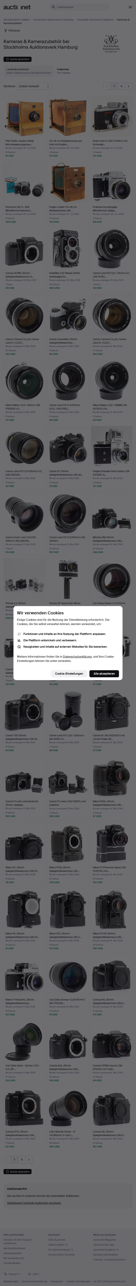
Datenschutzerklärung (77, 657)
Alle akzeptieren (104, 674)
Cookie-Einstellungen (69, 674)
